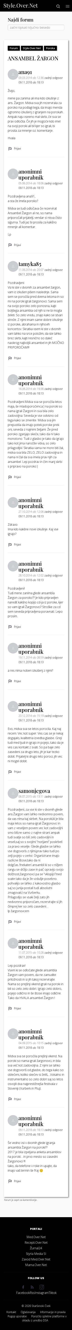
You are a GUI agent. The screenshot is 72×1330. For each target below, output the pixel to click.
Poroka (50, 48)
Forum (14, 48)
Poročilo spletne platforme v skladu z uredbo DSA (44, 1318)
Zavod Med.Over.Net (36, 1259)
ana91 (25, 71)
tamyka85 (29, 263)
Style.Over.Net (32, 48)
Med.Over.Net (36, 1237)
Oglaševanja (28, 1312)
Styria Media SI (36, 1254)
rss (32, 1293)
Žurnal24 (36, 1248)
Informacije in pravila (52, 1312)
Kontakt (11, 1312)
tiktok (52, 1293)
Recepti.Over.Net (36, 1242)
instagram (42, 1293)
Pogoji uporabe (17, 1316)
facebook (23, 1293)
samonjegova (34, 790)
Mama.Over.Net (36, 1265)
